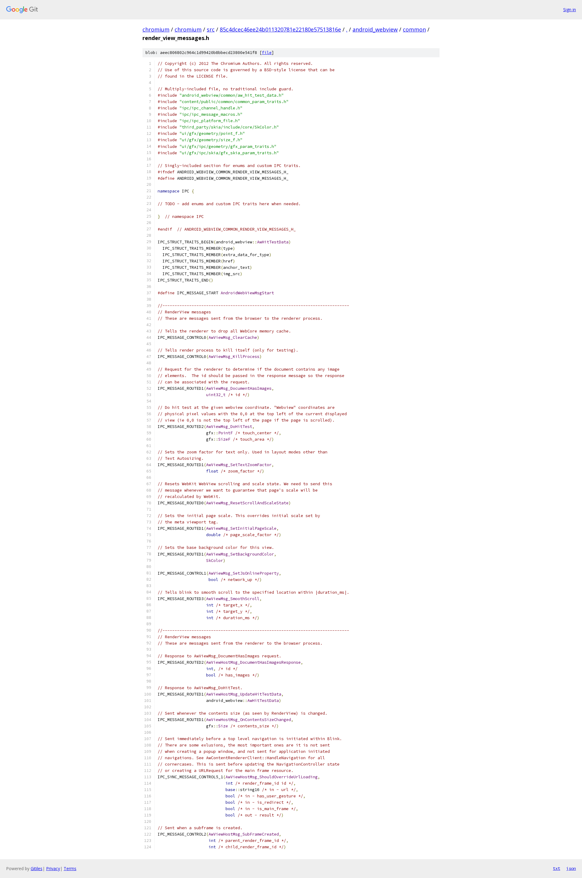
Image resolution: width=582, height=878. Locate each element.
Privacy (53, 868)
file (267, 52)
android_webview (375, 29)
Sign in (569, 9)
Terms (70, 868)
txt (556, 868)
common (414, 29)
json (571, 868)
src (211, 29)
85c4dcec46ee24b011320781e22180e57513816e (280, 29)
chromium (155, 29)
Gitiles (36, 868)
